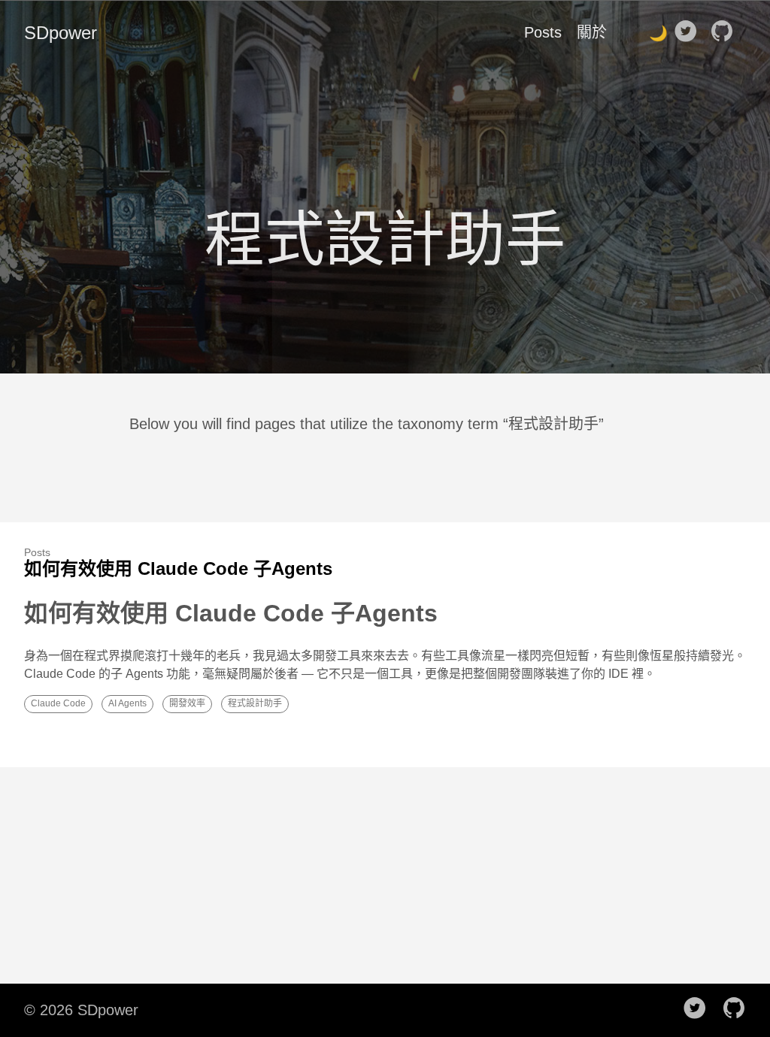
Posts (543, 32)
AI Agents (127, 703)
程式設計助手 (255, 703)
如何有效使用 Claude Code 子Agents (178, 568)
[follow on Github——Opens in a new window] (726, 32)
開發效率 (187, 703)
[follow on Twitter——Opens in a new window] (690, 32)
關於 (592, 32)
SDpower (60, 33)
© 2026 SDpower (81, 1010)
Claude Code (58, 703)
